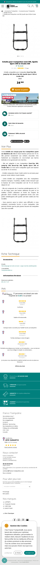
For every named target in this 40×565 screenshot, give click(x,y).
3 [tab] (21, 55)
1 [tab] (17, 55)
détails (12, 115)
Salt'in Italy (8, 506)
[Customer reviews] (11, 439)
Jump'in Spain (9, 508)
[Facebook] (14, 520)
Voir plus (6, 146)
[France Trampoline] (13, 6)
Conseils (5, 432)
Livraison (5, 422)
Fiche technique (18, 141)
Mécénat (5, 424)
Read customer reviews (11, 447)
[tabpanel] (20, 37)
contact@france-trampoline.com (13, 471)
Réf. (12, 68)
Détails (20, 78)
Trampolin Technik (10, 504)
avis (27, 68)
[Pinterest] (23, 520)
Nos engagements (8, 420)
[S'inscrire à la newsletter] (29, 487)
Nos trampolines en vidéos (10, 426)
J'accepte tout (30, 553)
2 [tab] (19, 55)
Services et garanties (9, 418)
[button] (4, 560)
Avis (28, 141)
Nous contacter (7, 473)
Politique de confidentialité (10, 428)
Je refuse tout (8, 553)
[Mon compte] (32, 6)
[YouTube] (27, 520)
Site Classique (9, 513)
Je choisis (18, 553)
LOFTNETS (8, 502)
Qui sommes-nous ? (8, 416)
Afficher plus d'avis (20, 366)
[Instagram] (18, 520)
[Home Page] (2, 11)
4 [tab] (22, 55)
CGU (7, 430)
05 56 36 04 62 (8, 464)
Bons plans (6, 494)
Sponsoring (12, 424)
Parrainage (6, 492)
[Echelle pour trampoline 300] (20, 37)
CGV (4, 430)
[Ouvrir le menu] (2, 5)
